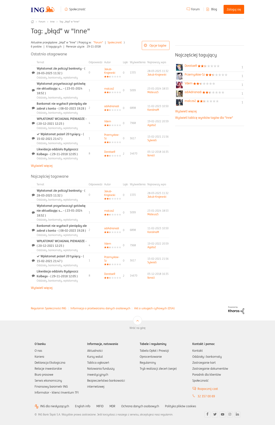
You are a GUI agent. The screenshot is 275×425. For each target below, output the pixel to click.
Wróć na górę (137, 328)
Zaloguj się (234, 9)
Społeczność (77, 9)
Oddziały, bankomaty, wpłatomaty (57, 77)
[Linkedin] (237, 415)
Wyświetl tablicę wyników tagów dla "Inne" (204, 117)
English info (82, 406)
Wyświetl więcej (42, 166)
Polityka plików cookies (180, 406)
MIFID (99, 406)
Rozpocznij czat (208, 389)
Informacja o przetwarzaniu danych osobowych (100, 308)
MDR (112, 406)
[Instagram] (230, 415)
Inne (52, 21)
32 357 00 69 (206, 396)
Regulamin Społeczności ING (48, 308)
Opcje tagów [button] (157, 45)
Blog (214, 9)
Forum (195, 9)
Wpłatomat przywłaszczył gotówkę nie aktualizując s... (61, 88)
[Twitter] (215, 415)
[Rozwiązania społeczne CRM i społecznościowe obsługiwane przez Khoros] (236, 310)
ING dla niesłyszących (54, 406)
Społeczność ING (32, 21)
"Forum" (98, 42)
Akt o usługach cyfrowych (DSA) (154, 308)
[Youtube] (222, 415)
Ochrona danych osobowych (140, 406)
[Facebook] (207, 415)
